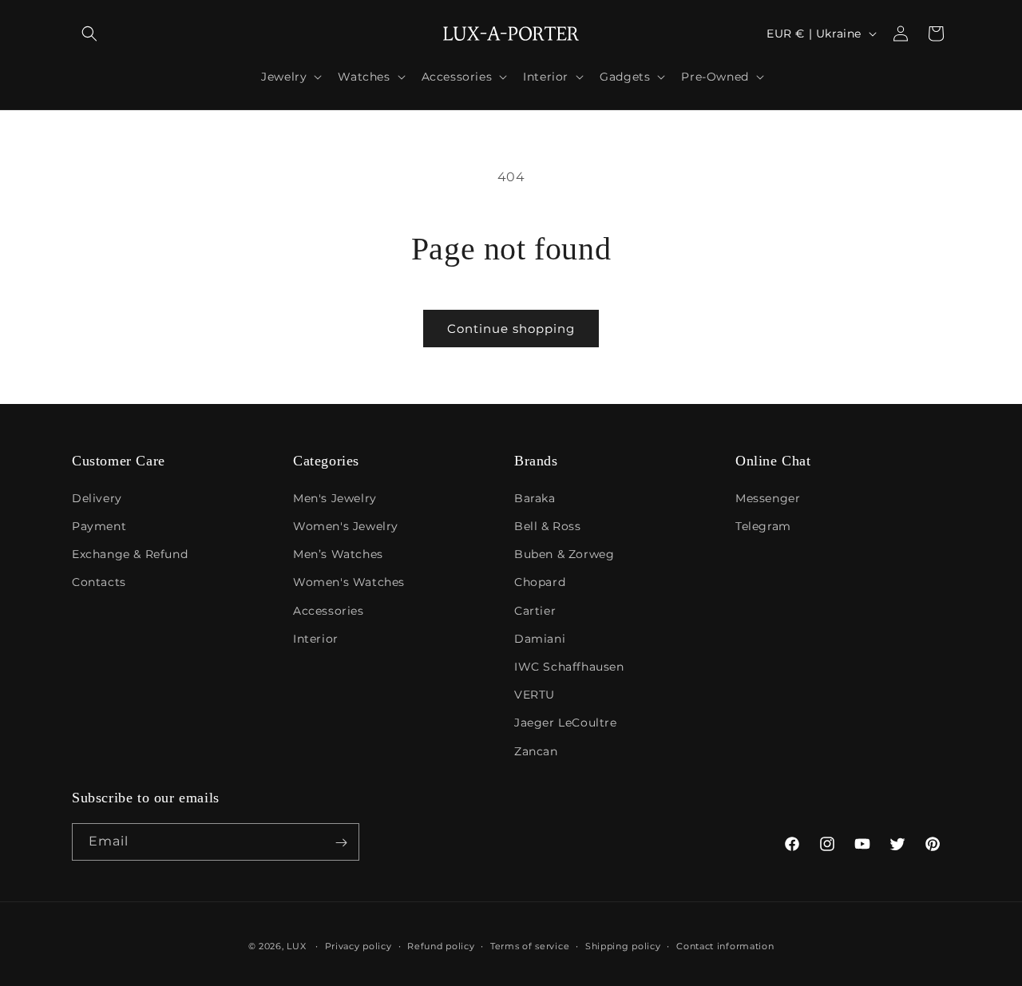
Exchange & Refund (130, 554)
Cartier (535, 610)
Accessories (328, 610)
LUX (296, 946)
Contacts (99, 582)
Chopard (539, 582)
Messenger (767, 497)
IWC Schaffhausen (569, 666)
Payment (99, 526)
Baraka (535, 497)
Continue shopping (511, 328)
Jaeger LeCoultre (565, 722)
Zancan (536, 750)
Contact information (725, 945)
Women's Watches (349, 582)
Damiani (539, 638)
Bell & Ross (547, 526)
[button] (89, 33)
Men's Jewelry (335, 497)
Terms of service (529, 945)
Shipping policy (623, 945)
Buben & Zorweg (564, 554)
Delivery (97, 497)
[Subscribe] (340, 842)
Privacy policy (358, 945)
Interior (316, 638)
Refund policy (440, 945)
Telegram (763, 526)
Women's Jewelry (345, 526)
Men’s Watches (338, 554)
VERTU (534, 694)
